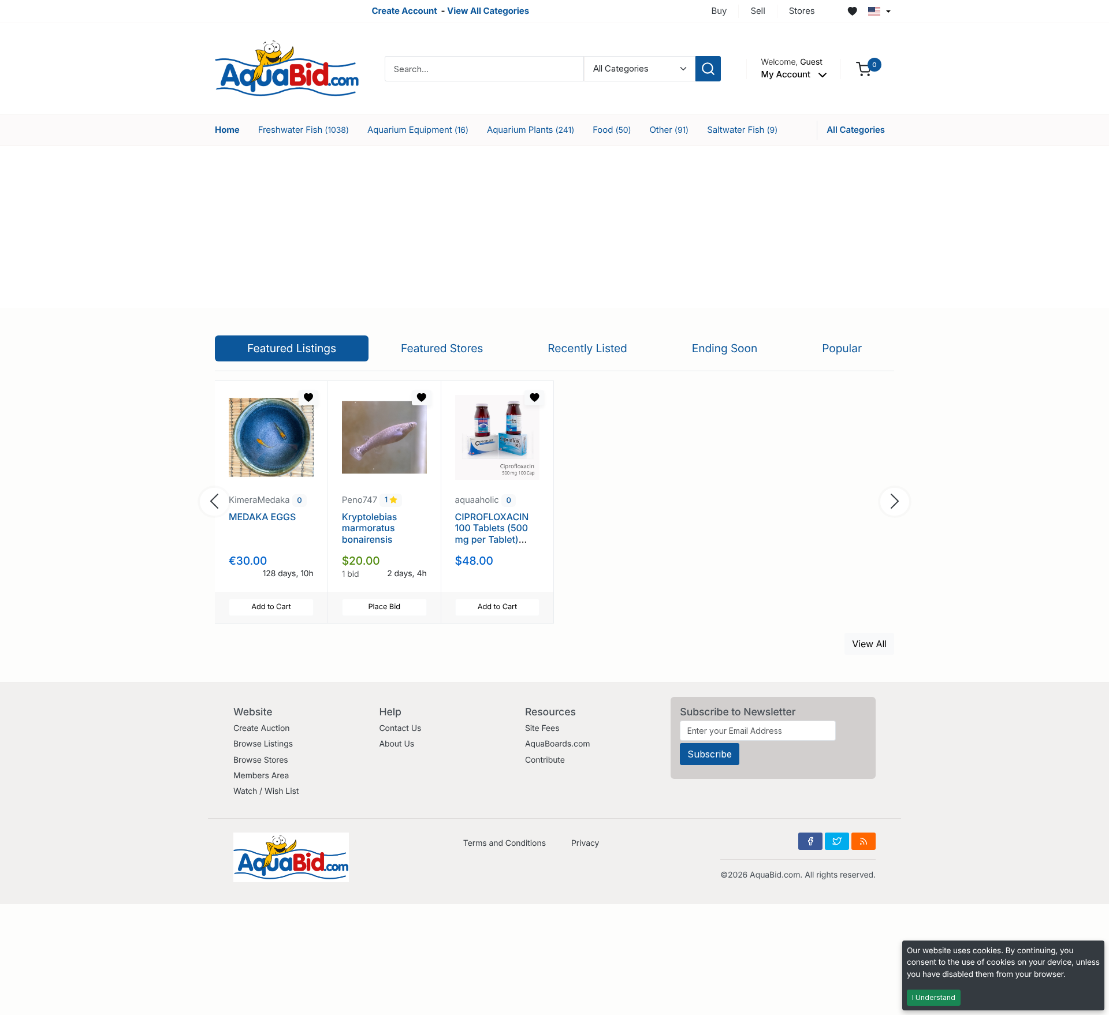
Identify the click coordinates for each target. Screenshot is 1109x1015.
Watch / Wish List (266, 791)
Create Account (404, 10)
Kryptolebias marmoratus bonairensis (369, 527)
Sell (757, 10)
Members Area (261, 776)
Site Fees (542, 728)
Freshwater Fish (303, 129)
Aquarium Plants (530, 129)
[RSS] (863, 841)
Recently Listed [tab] (587, 348)
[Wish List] (852, 11)
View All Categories (488, 10)
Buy (719, 10)
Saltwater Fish (742, 129)
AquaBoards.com (557, 744)
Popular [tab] (842, 348)
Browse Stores (260, 760)
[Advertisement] (554, 227)
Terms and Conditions (504, 843)
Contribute (545, 760)
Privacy (585, 843)
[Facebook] (810, 841)
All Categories (856, 129)
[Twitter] (837, 841)
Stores (802, 10)
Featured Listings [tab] (291, 348)
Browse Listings (263, 744)
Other (669, 129)
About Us (396, 744)
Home (227, 129)
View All (869, 644)
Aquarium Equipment (417, 129)
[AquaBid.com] (287, 67)
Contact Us (400, 728)
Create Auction (261, 728)
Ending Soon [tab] (725, 348)
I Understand (933, 997)
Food (612, 129)
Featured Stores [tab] (442, 348)
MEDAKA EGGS (262, 517)
